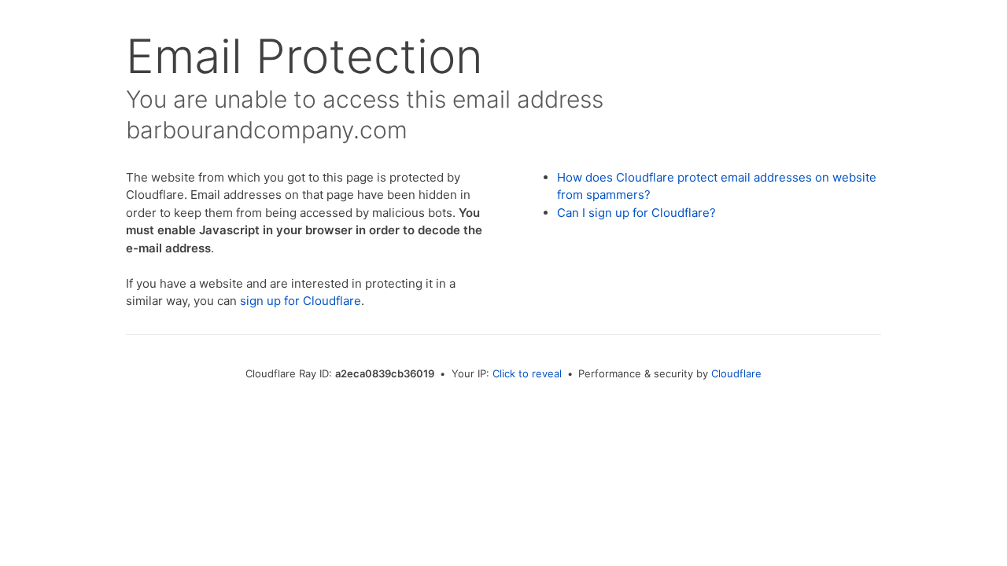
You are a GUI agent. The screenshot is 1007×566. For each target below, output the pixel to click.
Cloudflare (736, 373)
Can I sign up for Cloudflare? (636, 212)
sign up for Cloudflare (300, 300)
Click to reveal (527, 373)
